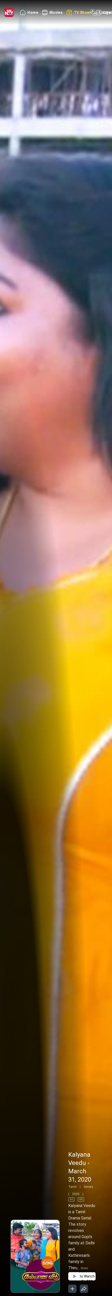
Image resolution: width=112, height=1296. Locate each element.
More (84, 1268)
